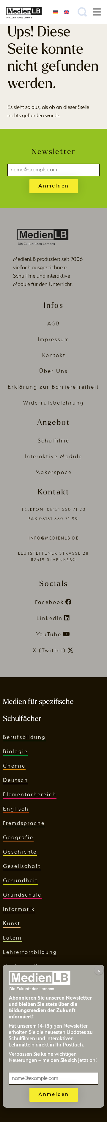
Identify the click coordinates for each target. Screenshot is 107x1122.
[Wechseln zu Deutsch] (55, 11)
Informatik (19, 909)
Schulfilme (54, 440)
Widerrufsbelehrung (53, 402)
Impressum (54, 339)
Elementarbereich (29, 794)
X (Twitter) (49, 650)
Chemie (14, 766)
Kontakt (54, 355)
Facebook (49, 602)
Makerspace (53, 472)
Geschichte (20, 852)
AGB (53, 323)
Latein (12, 938)
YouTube (49, 634)
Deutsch (15, 780)
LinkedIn (50, 618)
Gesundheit (20, 880)
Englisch (16, 809)
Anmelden (53, 185)
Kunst (12, 923)
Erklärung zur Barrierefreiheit (53, 387)
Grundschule (22, 895)
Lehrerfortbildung (30, 952)
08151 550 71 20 (66, 509)
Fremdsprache (24, 823)
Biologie (15, 751)
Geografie (18, 837)
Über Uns (53, 371)
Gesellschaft (22, 866)
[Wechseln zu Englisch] (66, 11)
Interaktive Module (53, 456)
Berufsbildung (24, 737)
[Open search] (82, 12)
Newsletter (53, 152)
